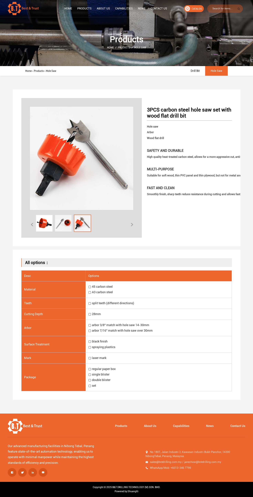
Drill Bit (195, 70)
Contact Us (159, 8)
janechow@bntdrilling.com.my (202, 462)
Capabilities (124, 8)
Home (68, 8)
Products (84, 8)
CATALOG (197, 8)
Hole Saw (140, 47)
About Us (103, 8)
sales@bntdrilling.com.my (166, 462)
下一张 (132, 224)
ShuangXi (133, 491)
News (141, 8)
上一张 (32, 224)
